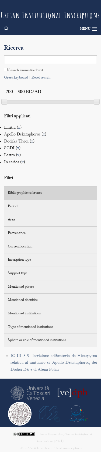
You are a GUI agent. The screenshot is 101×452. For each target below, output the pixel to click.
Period (13, 206)
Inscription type (19, 260)
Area (11, 220)
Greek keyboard (16, 78)
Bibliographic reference (25, 193)
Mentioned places (21, 287)
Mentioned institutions (24, 313)
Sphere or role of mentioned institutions (37, 340)
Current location (20, 247)
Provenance (17, 233)
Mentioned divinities (23, 300)
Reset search (41, 78)
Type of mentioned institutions (30, 327)
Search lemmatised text (25, 70)
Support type (17, 273)
